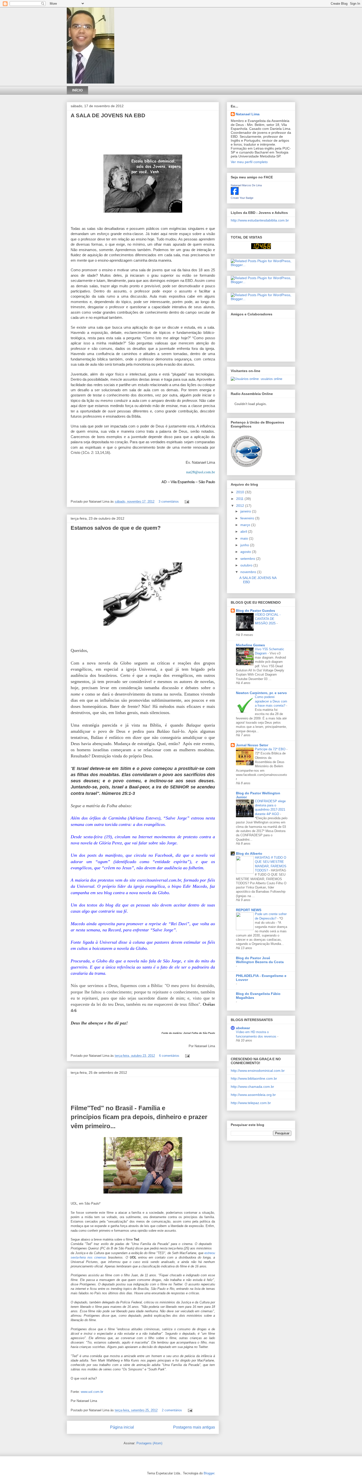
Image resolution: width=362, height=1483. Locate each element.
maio (244, 538)
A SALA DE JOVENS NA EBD (108, 115)
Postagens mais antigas (194, 1427)
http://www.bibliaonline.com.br (254, 1078)
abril (244, 531)
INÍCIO (77, 90)
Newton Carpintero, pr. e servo (261, 693)
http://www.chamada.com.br (252, 1087)
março (245, 525)
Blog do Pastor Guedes (255, 611)
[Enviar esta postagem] (186, 501)
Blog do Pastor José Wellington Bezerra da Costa (260, 960)
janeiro (246, 511)
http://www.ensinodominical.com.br (258, 1071)
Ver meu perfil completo (249, 162)
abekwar (243, 1028)
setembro (248, 559)
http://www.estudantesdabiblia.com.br (260, 220)
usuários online (271, 379)
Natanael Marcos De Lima (246, 185)
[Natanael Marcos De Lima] (235, 194)
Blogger (209, 1473)
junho (245, 545)
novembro (248, 572)
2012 (240, 506)
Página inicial (122, 1427)
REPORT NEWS (248, 910)
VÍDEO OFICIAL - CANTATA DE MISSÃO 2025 (267, 619)
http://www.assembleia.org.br (253, 1095)
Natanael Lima (248, 114)
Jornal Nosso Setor (252, 745)
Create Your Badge (242, 197)
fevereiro (247, 518)
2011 (240, 499)
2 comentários (172, 1410)
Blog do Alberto (249, 853)
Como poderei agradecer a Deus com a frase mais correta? (271, 701)
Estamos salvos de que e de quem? (116, 528)
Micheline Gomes (250, 645)
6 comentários (169, 1055)
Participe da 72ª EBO (270, 749)
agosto (246, 552)
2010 (240, 492)
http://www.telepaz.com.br (251, 1103)
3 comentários (169, 501)
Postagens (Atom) (149, 1443)
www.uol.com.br (92, 1392)
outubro (246, 565)
